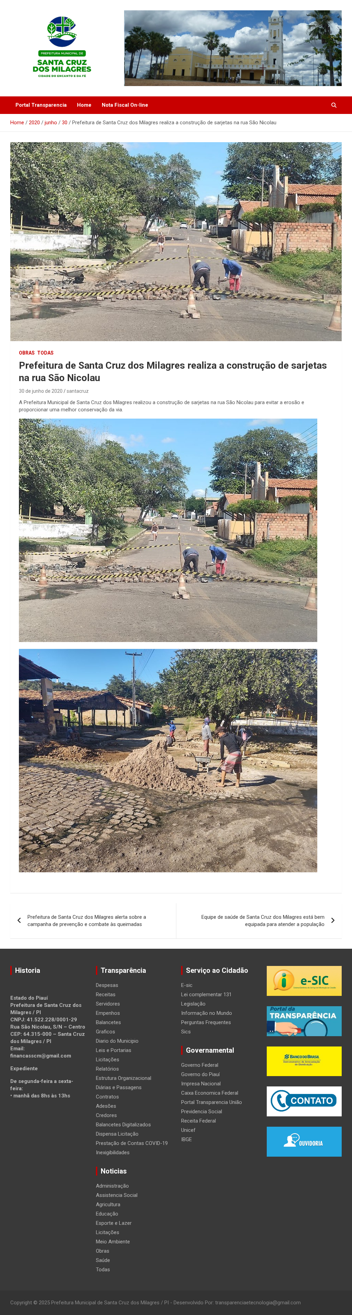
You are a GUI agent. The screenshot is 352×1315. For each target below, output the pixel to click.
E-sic (186, 985)
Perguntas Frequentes (206, 1022)
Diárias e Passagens (119, 1087)
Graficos (105, 1032)
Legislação (193, 1004)
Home (84, 105)
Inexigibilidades (113, 1152)
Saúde (103, 1260)
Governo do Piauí (200, 1074)
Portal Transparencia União (211, 1102)
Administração (112, 1186)
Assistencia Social (117, 1195)
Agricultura (108, 1204)
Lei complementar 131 (206, 994)
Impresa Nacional (201, 1084)
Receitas (106, 994)
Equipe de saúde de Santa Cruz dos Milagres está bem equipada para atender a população (262, 920)
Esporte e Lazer (114, 1223)
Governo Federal (199, 1065)
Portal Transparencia (41, 105)
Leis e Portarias (113, 1050)
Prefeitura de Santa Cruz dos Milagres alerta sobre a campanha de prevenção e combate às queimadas (87, 920)
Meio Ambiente (113, 1242)
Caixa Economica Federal (209, 1093)
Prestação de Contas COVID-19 (132, 1143)
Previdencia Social (201, 1111)
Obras (27, 353)
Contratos (107, 1097)
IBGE (186, 1139)
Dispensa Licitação (117, 1134)
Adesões (106, 1106)
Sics (186, 1032)
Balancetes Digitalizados (123, 1125)
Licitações (107, 1059)
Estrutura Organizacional (123, 1078)
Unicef (188, 1130)
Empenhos (108, 1013)
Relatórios (107, 1069)
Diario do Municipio (117, 1041)
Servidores (108, 1004)
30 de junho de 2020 (41, 391)
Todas (45, 353)
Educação (107, 1214)
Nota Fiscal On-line (125, 105)
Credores (106, 1115)
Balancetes (108, 1022)
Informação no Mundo (206, 1013)
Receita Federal (198, 1121)
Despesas (107, 985)
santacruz (78, 391)
